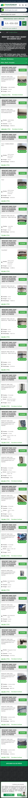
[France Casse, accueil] (9, 5)
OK (24, 23)
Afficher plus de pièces (14, 763)
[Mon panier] (22, 5)
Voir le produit (23, 84)
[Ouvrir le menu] (25, 5)
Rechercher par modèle (9, 28)
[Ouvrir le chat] (24, 794)
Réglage (21, 795)
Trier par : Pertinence (14, 59)
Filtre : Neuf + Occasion (14, 63)
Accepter (9, 795)
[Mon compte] (20, 5)
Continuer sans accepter (18, 784)
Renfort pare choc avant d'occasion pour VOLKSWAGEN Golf (9, 103)
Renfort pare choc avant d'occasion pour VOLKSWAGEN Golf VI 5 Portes (9, 70)
